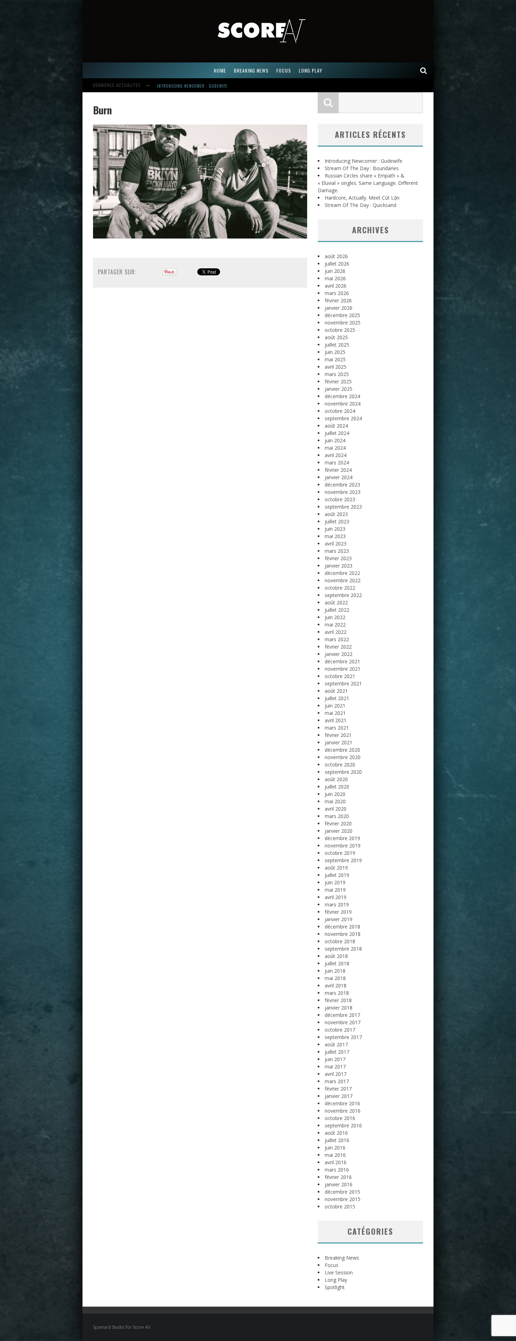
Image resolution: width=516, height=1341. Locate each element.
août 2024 (336, 425)
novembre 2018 (342, 934)
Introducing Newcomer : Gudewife (192, 86)
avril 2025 (335, 366)
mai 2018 (335, 978)
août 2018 (336, 956)
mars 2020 (337, 816)
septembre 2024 (343, 418)
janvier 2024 (338, 477)
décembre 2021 (342, 661)
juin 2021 (335, 705)
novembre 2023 (342, 492)
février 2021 (338, 735)
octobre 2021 (340, 676)
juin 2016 (335, 1147)
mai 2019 (335, 889)
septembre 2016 (343, 1125)
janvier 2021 (338, 742)
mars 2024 (337, 462)
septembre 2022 (343, 595)
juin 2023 (335, 528)
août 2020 (336, 779)
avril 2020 (335, 808)
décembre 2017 (342, 1015)
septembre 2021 (343, 683)
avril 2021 (335, 720)
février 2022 (338, 646)
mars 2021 (337, 727)
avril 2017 (335, 1074)
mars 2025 (337, 374)
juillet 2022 (337, 609)
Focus (331, 1265)
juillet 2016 (337, 1140)
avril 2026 (335, 285)
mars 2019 (337, 904)
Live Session (339, 1272)
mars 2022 (337, 639)
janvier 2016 (338, 1184)
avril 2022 (335, 632)
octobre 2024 (340, 411)
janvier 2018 (338, 1007)
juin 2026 (335, 271)
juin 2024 (335, 440)
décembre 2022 (342, 573)
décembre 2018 (342, 926)
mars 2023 (337, 551)
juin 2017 (335, 1059)
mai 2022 (335, 624)
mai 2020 (335, 801)
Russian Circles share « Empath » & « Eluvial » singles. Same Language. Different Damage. (368, 183)
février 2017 (338, 1088)
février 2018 (338, 1000)
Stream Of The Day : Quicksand (360, 205)
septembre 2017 (343, 1037)
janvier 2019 (338, 919)
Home (220, 70)
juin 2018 (335, 970)
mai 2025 (335, 359)
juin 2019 (335, 882)
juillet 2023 (337, 521)
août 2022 (336, 602)
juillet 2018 (337, 963)
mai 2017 (335, 1066)
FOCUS (283, 70)
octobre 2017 (340, 1029)
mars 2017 (337, 1081)
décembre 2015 (342, 1191)
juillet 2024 (337, 433)
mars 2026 (337, 293)
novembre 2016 (342, 1110)
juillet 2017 (337, 1051)
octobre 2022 (340, 587)
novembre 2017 (342, 1022)
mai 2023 (335, 536)
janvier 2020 (338, 830)
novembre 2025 (342, 322)
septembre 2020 (343, 772)
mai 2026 (335, 278)
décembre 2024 (342, 396)
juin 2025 (335, 352)
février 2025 (338, 381)
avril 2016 (335, 1162)
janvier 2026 (338, 307)
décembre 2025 (342, 315)
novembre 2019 (342, 845)
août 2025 (336, 337)
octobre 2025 (340, 330)
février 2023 (338, 558)
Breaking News (342, 1257)
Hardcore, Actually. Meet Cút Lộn (362, 197)
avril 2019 (335, 897)
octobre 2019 (340, 853)
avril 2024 (335, 455)
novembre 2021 (342, 668)
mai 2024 (335, 447)
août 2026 (336, 256)
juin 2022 (335, 617)
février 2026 (338, 300)
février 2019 (338, 911)
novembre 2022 (342, 580)
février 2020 (338, 823)
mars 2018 (337, 993)
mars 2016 (337, 1169)
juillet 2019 (337, 875)
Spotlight (335, 1287)
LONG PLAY (310, 70)
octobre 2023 (340, 499)
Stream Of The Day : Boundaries (362, 168)
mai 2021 (335, 713)
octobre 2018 (340, 941)
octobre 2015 (340, 1206)
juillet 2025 (337, 344)
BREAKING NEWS (251, 70)
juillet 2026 (337, 263)
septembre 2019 (343, 860)
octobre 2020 (340, 764)
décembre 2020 (342, 749)
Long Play (336, 1279)
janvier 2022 (338, 654)
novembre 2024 (342, 403)
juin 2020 (335, 794)
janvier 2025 (338, 388)
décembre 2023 (342, 484)
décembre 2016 (342, 1103)
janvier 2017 (338, 1096)
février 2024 (338, 470)
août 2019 (336, 867)
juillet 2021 (337, 698)
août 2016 (336, 1132)
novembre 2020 (342, 757)
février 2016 (338, 1177)
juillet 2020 (337, 786)
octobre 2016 (340, 1118)
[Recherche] (423, 70)
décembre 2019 (342, 838)
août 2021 (336, 691)
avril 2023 (335, 543)
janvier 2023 (338, 565)
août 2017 (336, 1044)
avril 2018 (335, 985)
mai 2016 (335, 1155)
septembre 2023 (343, 506)
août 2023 (336, 514)
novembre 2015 (342, 1199)
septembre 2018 (343, 948)
